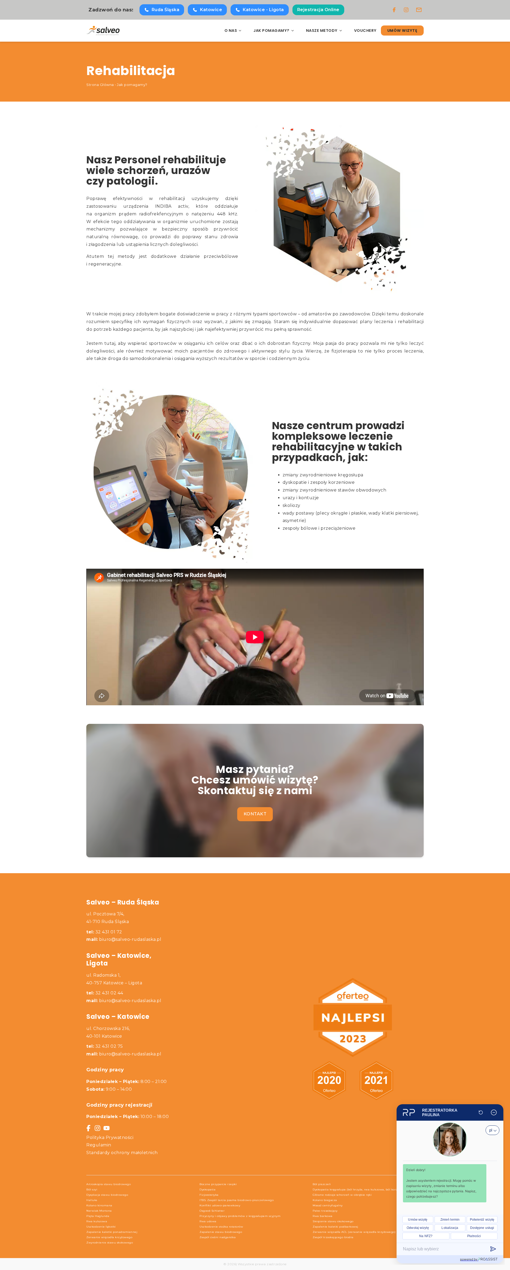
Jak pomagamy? (132, 84)
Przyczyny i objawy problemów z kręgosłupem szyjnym (239, 1216)
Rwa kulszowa (96, 1221)
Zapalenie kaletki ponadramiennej (111, 1232)
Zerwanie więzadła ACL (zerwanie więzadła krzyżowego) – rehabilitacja (365, 1232)
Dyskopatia (207, 1189)
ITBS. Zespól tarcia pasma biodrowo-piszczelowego (236, 1200)
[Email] (419, 10)
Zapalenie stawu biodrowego (220, 1232)
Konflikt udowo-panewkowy (219, 1205)
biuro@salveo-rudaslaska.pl (130, 939)
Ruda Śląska (166, 9)
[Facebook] (394, 10)
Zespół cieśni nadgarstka (217, 1237)
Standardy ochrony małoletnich (122, 1152)
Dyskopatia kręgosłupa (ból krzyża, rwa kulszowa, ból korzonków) (360, 1189)
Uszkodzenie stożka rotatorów (221, 1226)
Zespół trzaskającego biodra (333, 1237)
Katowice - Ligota (263, 9)
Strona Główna (100, 84)
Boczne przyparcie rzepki (218, 1184)
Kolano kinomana (99, 1205)
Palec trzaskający (325, 1210)
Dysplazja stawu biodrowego (107, 1195)
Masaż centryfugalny (328, 1205)
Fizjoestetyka (209, 1195)
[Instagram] (406, 10)
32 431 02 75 (104, 1046)
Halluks (91, 1200)
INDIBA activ (171, 206)
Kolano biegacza (325, 1200)
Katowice (211, 9)
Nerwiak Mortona (99, 1210)
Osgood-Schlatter (211, 1210)
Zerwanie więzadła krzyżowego (109, 1237)
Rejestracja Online (318, 9)
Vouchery (365, 30)
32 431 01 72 (104, 931)
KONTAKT (255, 813)
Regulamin (98, 1144)
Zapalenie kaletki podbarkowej (335, 1226)
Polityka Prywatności (109, 1137)
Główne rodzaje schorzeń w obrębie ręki (342, 1195)
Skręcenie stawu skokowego (333, 1221)
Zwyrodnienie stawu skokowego (109, 1242)
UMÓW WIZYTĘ (402, 30)
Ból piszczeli (322, 1184)
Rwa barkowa (323, 1216)
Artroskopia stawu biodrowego (108, 1184)
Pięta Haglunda (97, 1216)
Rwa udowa (207, 1221)
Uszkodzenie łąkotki (101, 1226)
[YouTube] (106, 1128)
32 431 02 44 (104, 992)
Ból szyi (91, 1189)
